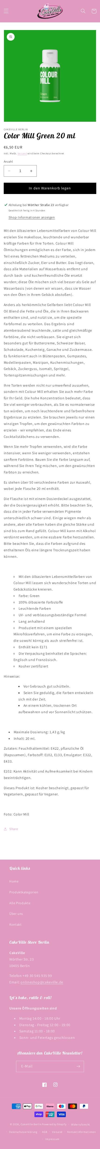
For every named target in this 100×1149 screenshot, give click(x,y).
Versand (22, 153)
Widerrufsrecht (80, 1124)
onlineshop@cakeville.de (41, 982)
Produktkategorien (23, 892)
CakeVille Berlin (31, 1124)
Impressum (52, 1139)
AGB (44, 1132)
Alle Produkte (19, 903)
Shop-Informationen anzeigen (32, 217)
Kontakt (15, 924)
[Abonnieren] (78, 1066)
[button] (6, 11)
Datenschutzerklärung (23, 1132)
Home (14, 881)
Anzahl (8, 161)
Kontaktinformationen (81, 1132)
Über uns (16, 913)
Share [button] (13, 829)
